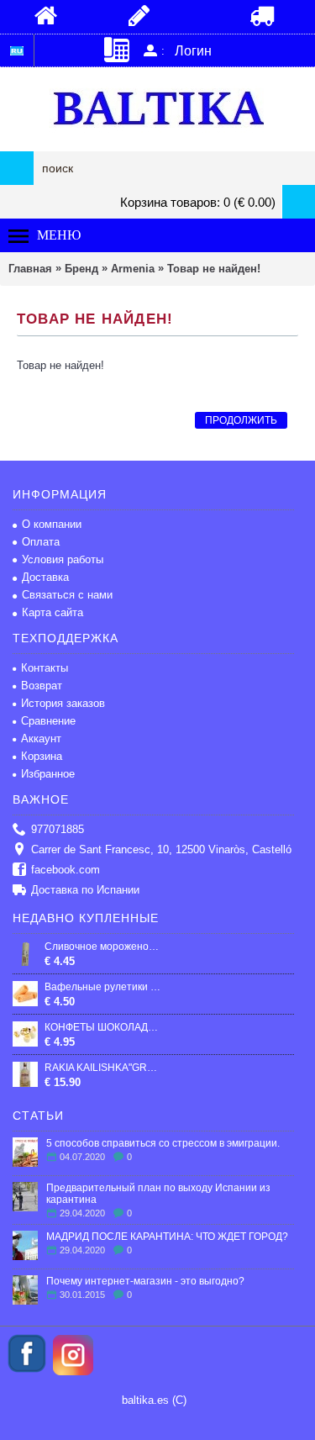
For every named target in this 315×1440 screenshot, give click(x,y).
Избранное (48, 773)
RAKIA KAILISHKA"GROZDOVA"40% (104, 1067)
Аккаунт (41, 738)
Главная (30, 268)
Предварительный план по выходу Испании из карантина (158, 1193)
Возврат (41, 685)
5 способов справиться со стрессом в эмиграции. (163, 1143)
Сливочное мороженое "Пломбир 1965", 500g (104, 946)
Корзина (41, 756)
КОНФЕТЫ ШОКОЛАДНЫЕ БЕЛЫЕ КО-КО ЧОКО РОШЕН (104, 1027)
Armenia (133, 268)
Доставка (45, 577)
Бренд (81, 268)
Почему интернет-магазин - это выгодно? (145, 1281)
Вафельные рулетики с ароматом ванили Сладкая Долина (104, 987)
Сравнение (48, 721)
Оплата (41, 541)
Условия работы (62, 559)
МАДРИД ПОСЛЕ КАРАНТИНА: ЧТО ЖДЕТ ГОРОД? (167, 1236)
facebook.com (65, 869)
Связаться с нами (67, 594)
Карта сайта (52, 612)
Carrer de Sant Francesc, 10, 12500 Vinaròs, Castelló (161, 849)
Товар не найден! (213, 268)
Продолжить (241, 420)
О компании (51, 524)
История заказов (63, 703)
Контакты (44, 668)
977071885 (57, 829)
